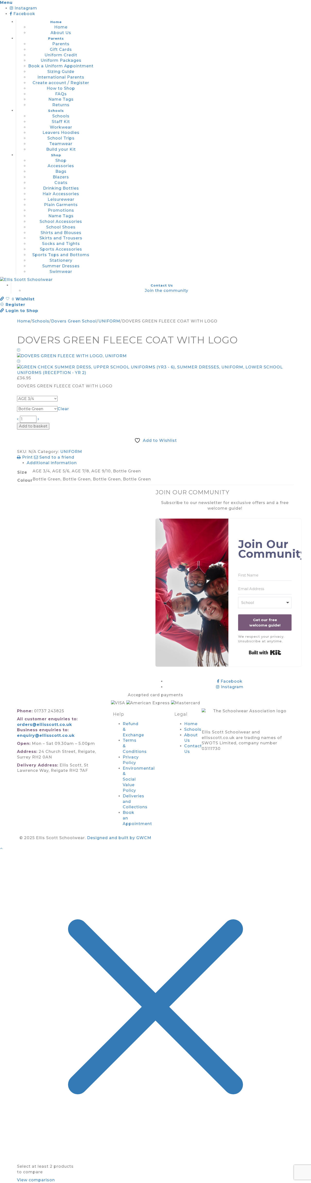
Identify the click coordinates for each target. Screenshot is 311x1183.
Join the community (166, 290)
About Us (61, 32)
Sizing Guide (60, 71)
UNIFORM (109, 321)
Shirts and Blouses (61, 232)
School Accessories (61, 221)
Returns (60, 105)
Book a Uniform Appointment (61, 66)
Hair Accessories (61, 193)
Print (27, 457)
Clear (63, 409)
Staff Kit (61, 121)
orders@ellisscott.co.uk (44, 724)
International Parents (60, 77)
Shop (56, 155)
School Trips (61, 138)
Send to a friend (56, 457)
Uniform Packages (61, 60)
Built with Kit (265, 652)
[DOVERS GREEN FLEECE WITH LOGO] (155, 353)
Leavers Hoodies (61, 132)
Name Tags (61, 99)
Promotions (61, 210)
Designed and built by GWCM (119, 837)
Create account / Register (61, 82)
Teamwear (60, 143)
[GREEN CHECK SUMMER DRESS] (155, 367)
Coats (61, 182)
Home (56, 22)
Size (23, 393)
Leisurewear (61, 199)
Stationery (61, 260)
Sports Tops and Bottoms (60, 254)
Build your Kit (61, 149)
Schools (56, 111)
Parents (56, 38)
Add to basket (33, 426)
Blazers (61, 177)
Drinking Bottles (61, 188)
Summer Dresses (61, 266)
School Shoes (61, 227)
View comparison (36, 1180)
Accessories (61, 166)
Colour (25, 403)
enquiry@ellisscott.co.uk (46, 735)
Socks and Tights (61, 243)
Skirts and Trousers (61, 238)
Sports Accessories (61, 249)
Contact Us (162, 285)
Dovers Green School (74, 321)
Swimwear (61, 271)
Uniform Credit (60, 55)
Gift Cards (61, 49)
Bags (61, 171)
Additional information (52, 463)
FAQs (61, 94)
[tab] (160, 463)
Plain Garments (61, 204)
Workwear (61, 127)
